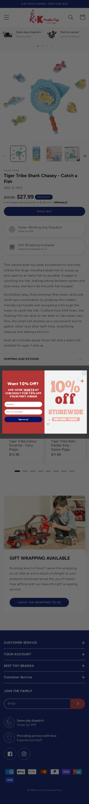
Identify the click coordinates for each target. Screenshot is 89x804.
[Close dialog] (84, 373)
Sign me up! (23, 419)
